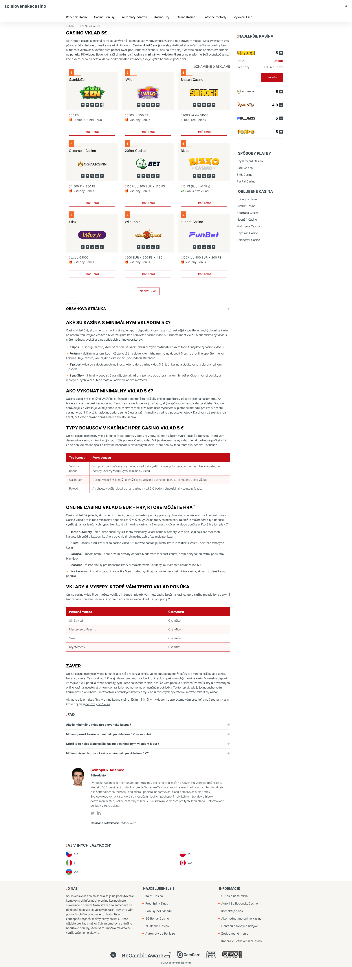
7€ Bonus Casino (157, 926)
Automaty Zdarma (134, 17)
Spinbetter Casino (248, 240)
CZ (76, 854)
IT (75, 863)
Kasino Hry (161, 17)
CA (190, 863)
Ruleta (74, 543)
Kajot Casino (154, 896)
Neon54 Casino (247, 219)
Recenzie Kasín (76, 17)
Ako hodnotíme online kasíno (241, 918)
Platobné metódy (214, 17)
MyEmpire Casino (248, 226)
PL (189, 854)
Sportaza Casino (248, 213)
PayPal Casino (246, 181)
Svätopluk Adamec (107, 770)
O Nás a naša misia (234, 896)
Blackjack (76, 554)
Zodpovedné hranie (234, 933)
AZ (76, 872)
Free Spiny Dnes (156, 903)
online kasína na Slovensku (147, 524)
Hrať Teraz (92, 132)
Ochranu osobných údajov (239, 926)
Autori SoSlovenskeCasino (239, 903)
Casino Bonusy (104, 17)
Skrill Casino (245, 168)
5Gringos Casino (247, 199)
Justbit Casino (246, 206)
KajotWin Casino (247, 233)
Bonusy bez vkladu (158, 911)
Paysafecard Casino (250, 161)
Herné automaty (81, 532)
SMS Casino (244, 174)
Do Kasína (272, 77)
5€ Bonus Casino (157, 918)
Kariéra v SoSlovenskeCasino (241, 941)
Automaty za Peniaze (160, 933)
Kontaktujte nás (232, 911)
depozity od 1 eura (97, 704)
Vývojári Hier (243, 17)
